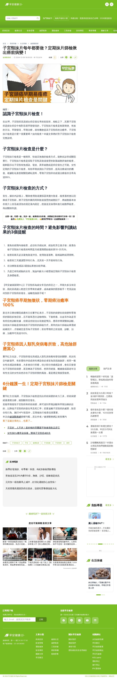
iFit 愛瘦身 (96, 668)
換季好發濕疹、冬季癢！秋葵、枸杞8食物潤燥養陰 (30, 469)
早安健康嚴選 (97, 646)
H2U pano (96, 657)
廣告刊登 (72, 646)
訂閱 (41, 619)
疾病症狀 (6, 30)
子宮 (26, 443)
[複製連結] (75, 57)
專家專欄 (92, 30)
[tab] (93, 368)
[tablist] (100, 368)
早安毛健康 (96, 654)
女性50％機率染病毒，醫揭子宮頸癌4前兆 (29, 433)
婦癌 (68, 443)
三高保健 (67, 30)
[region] (40, 217)
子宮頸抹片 (16, 443)
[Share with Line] (66, 57)
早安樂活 (39, 657)
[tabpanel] (100, 417)
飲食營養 (30, 30)
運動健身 (55, 30)
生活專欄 (23, 43)
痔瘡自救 (74, 18)
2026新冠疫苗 (106, 18)
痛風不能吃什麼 (61, 18)
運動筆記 (96, 661)
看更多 (108, 459)
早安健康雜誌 (97, 650)
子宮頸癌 (58, 443)
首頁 (4, 43)
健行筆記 (96, 665)
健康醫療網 (34, 43)
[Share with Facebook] (71, 57)
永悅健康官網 (97, 639)
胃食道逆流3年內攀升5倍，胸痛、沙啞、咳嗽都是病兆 (32, 475)
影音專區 (80, 30)
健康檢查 (36, 443)
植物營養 (54, 654)
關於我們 (72, 639)
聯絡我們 (72, 643)
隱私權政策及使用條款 (78, 650)
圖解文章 (104, 30)
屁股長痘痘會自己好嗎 (89, 18)
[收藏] (55, 57)
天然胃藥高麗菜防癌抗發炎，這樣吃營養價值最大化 (31, 488)
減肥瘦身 (43, 30)
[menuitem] (6, 30)
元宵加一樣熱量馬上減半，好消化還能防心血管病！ (31, 482)
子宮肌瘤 (47, 443)
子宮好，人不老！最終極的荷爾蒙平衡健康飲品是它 (33, 427)
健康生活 (18, 30)
